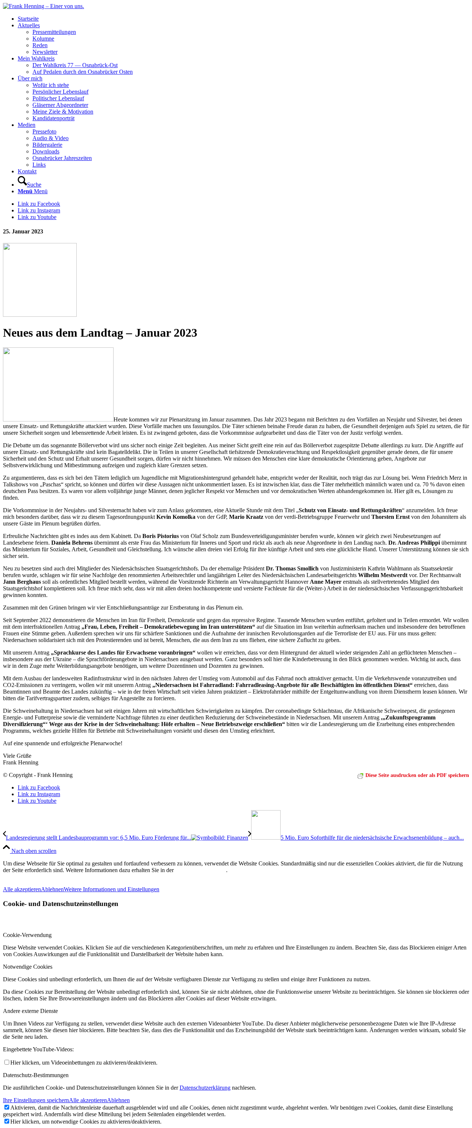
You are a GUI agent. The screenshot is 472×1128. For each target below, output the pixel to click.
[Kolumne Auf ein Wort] (40, 315)
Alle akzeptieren (22, 889)
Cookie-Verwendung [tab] (27, 935)
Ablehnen (52, 889)
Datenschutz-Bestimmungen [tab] (36, 1075)
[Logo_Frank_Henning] (43, 6)
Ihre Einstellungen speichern (36, 1100)
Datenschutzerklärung (205, 1087)
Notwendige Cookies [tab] (27, 967)
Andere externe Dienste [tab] (30, 1011)
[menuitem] (243, 18)
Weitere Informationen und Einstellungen (111, 889)
